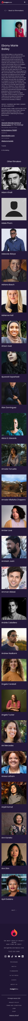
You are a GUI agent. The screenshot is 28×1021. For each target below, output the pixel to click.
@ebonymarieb (7, 141)
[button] (25, 2)
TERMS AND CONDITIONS (14, 1005)
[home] (6, 2)
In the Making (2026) (9, 130)
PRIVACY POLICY (14, 1002)
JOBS (14, 1008)
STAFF (14, 1011)
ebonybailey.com (8, 136)
